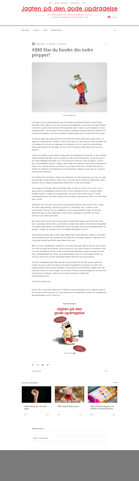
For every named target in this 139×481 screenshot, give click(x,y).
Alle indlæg (25, 30)
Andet (45, 30)
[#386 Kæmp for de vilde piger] (36, 394)
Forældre (36, 30)
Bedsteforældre (56, 30)
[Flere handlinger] (106, 44)
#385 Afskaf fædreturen (68, 406)
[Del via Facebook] (33, 365)
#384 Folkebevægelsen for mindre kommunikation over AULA (102, 407)
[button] (115, 30)
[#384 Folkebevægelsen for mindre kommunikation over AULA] (102, 394)
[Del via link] (48, 365)
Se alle (115, 382)
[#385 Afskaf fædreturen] (69, 394)
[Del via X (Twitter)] (38, 365)
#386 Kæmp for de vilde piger (35, 407)
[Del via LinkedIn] (43, 365)
